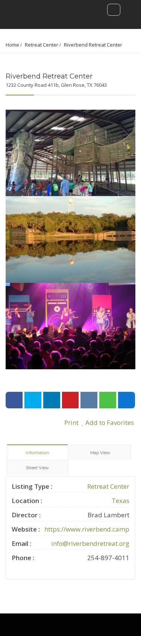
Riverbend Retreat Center (93, 44)
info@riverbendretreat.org (90, 543)
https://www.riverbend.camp (86, 529)
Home (12, 44)
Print (71, 422)
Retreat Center (41, 44)
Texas (120, 500)
